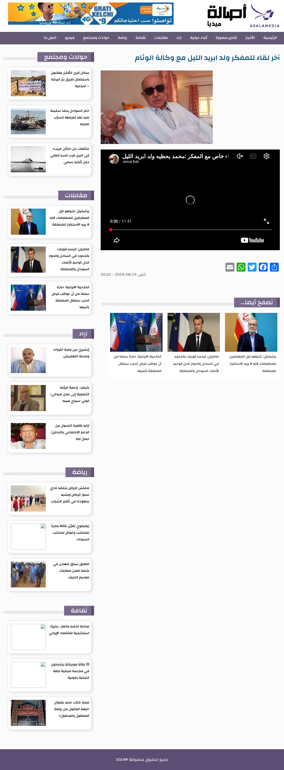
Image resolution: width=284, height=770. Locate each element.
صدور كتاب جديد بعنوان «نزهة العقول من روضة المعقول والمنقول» (71, 709)
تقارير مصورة (226, 37)
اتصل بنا (50, 37)
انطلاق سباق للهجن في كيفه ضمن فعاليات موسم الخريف (71, 571)
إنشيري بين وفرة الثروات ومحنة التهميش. (71, 352)
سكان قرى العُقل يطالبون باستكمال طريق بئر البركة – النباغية (70, 79)
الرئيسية (270, 37)
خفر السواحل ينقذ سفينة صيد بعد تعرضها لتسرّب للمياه (69, 117)
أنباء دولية (198, 37)
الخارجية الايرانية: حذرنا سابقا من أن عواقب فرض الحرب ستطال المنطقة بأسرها (137, 363)
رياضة (122, 37)
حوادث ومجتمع (96, 37)
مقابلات (161, 37)
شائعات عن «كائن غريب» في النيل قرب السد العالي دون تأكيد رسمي (69, 155)
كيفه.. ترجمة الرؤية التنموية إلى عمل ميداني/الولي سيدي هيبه (69, 394)
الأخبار (250, 37)
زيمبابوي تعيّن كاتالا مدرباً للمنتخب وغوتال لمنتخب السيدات (70, 533)
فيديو (70, 37)
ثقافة (141, 37)
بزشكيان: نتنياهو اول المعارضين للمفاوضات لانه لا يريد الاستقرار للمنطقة (252, 363)
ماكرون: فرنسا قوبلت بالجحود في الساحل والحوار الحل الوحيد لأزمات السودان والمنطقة (196, 363)
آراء (179, 37)
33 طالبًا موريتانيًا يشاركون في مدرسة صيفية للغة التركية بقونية (70, 671)
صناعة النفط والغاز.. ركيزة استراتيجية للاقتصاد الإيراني (69, 629)
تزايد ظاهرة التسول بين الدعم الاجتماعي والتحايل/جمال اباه (69, 432)
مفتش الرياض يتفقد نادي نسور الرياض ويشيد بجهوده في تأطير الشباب (69, 495)
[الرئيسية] (228, 15)
